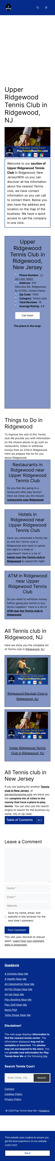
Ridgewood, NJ (35, 649)
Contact (9, 1088)
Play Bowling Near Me (18, 999)
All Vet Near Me (14, 994)
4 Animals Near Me (16, 973)
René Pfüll (11, 1009)
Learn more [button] (11, 1145)
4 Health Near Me (15, 978)
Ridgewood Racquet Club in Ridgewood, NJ (27, 696)
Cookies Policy (13, 1094)
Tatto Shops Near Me (18, 1015)
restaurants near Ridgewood (25, 499)
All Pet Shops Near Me (18, 989)
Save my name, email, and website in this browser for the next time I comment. (27, 916)
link (45, 1056)
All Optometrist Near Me (19, 984)
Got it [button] (27, 1153)
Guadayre (12, 965)
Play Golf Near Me (16, 1004)
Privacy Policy (13, 1099)
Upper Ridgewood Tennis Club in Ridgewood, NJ (27, 750)
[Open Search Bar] (38, 7)
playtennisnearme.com (18, 794)
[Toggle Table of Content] (37, 820)
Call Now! (27, 315)
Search (41, 1077)
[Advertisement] (27, 44)
